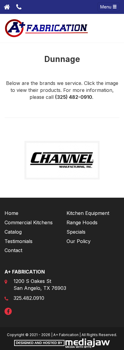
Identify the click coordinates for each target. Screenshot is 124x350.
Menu (106, 6)
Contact (13, 250)
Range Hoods (82, 222)
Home (11, 213)
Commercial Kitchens (29, 222)
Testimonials (19, 241)
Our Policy (79, 241)
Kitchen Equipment (88, 213)
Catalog (13, 232)
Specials (76, 232)
